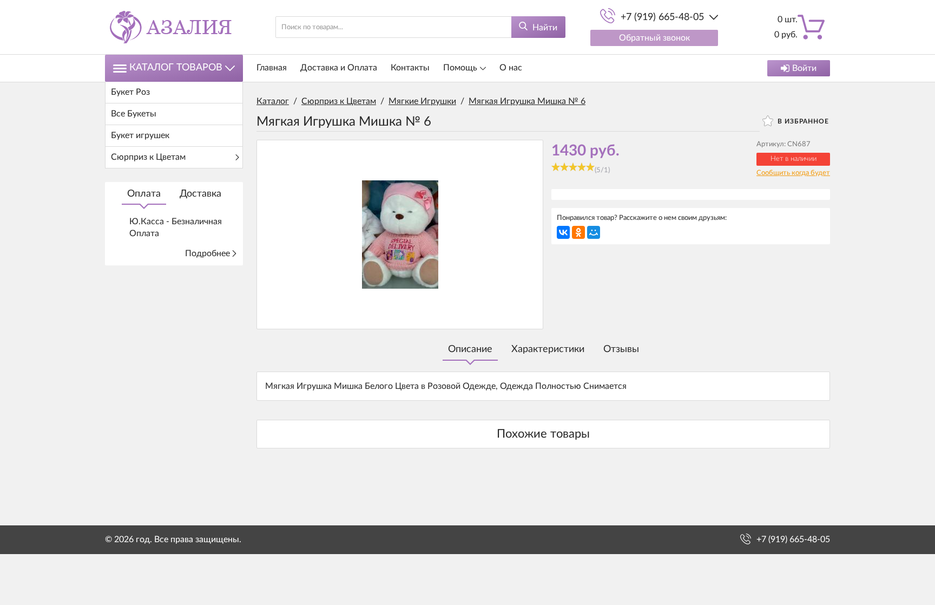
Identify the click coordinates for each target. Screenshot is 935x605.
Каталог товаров (175, 68)
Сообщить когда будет (793, 173)
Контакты (410, 67)
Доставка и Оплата (338, 67)
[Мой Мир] (593, 232)
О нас (510, 67)
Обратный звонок (654, 38)
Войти (804, 68)
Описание (470, 349)
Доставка (200, 194)
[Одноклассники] (578, 232)
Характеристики (547, 349)
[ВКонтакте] (563, 232)
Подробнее (207, 253)
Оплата (144, 194)
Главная (271, 67)
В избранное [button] (802, 121)
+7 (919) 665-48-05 (662, 17)
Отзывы (621, 349)
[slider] (573, 166)
